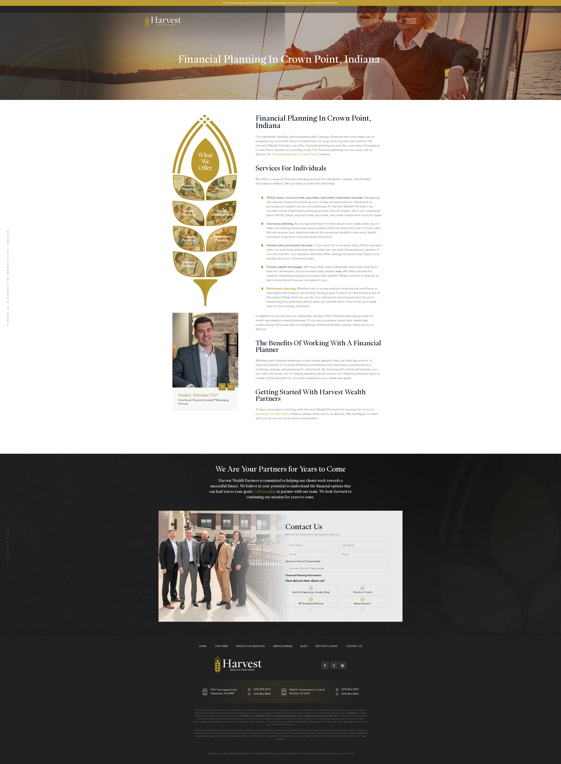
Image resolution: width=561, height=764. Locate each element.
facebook (325, 665)
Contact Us (354, 646)
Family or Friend (362, 592)
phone (222, 386)
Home (203, 646)
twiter (333, 665)
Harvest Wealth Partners (266, 754)
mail (231, 386)
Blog (304, 646)
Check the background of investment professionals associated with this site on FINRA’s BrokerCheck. (280, 3)
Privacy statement (310, 754)
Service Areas (282, 646)
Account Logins (516, 9)
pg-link (188, 187)
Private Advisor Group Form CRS (337, 754)
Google (342, 665)
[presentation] (180, 387)
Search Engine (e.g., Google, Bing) (311, 592)
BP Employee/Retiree (311, 603)
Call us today (265, 491)
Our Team (221, 646)
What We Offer (205, 160)
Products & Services (250, 646)
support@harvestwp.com (542, 9)
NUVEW (211, 754)
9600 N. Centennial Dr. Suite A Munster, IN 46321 (307, 692)
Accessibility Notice (290, 754)
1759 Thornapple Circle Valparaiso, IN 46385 (223, 692)
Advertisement (362, 603)
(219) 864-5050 (379, 21)
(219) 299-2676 (262, 689)
